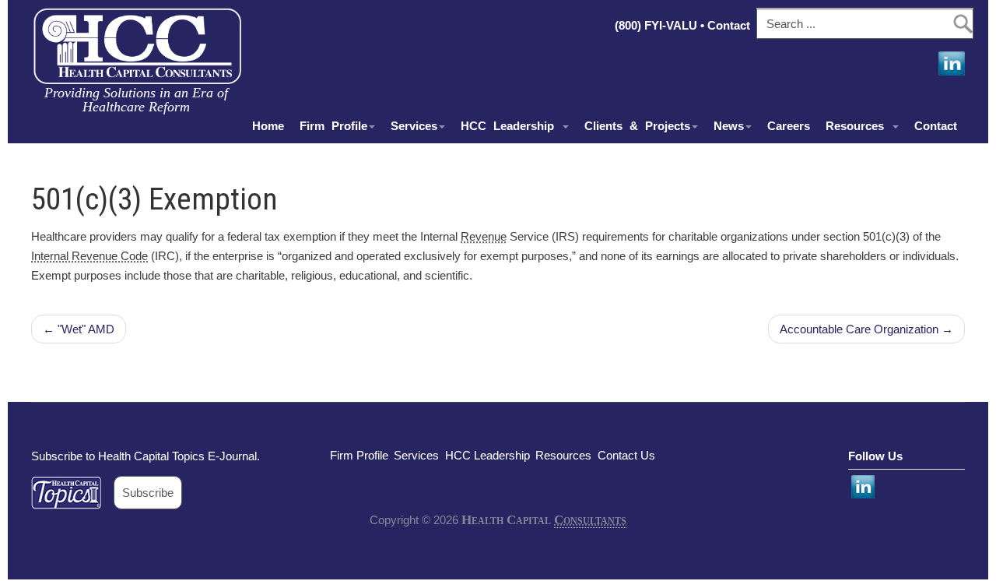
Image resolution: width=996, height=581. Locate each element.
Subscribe (148, 492)
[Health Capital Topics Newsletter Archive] (72, 492)
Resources (858, 125)
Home (268, 125)
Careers (788, 125)
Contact (730, 25)
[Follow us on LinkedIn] (950, 64)
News (729, 125)
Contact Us (626, 455)
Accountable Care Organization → (866, 329)
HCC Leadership (511, 125)
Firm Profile (333, 125)
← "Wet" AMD (78, 329)
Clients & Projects (637, 125)
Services (414, 125)
